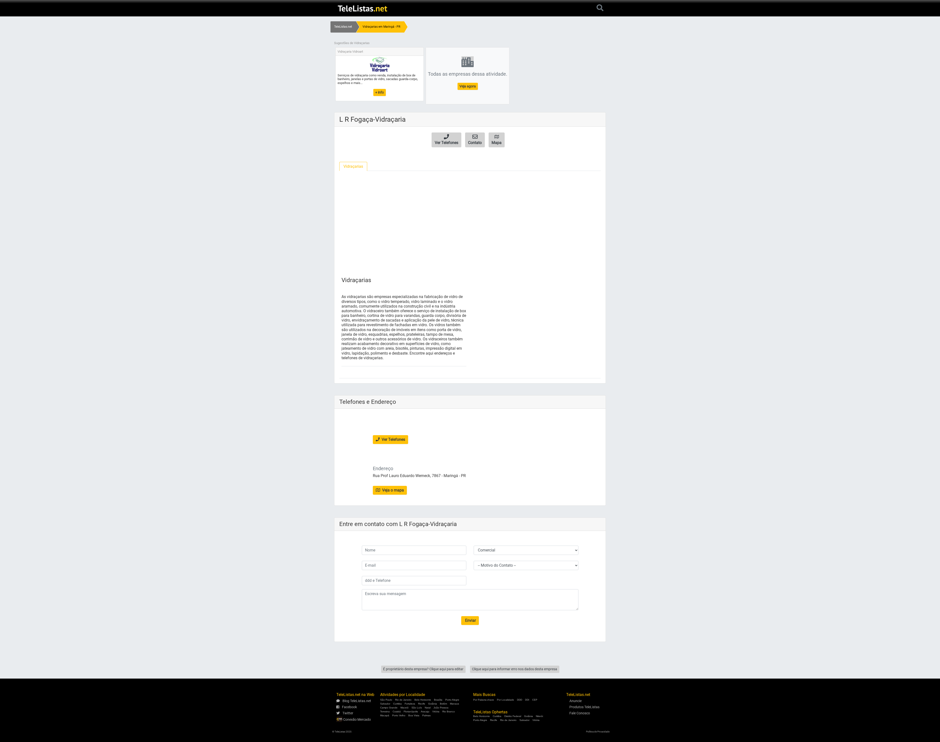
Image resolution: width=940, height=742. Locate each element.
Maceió (404, 707)
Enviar (470, 620)
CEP (534, 699)
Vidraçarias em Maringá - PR (381, 26)
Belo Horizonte (422, 699)
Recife (421, 703)
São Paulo (386, 699)
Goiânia (432, 703)
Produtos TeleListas (584, 707)
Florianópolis (411, 711)
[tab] (353, 166)
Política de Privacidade (598, 731)
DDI (527, 699)
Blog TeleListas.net (356, 701)
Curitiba (397, 703)
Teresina (385, 711)
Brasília (438, 699)
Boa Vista (413, 715)
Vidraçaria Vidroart (350, 51)
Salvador (385, 703)
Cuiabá (397, 711)
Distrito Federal (512, 716)
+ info (379, 92)
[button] (446, 139)
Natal (428, 707)
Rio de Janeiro (403, 699)
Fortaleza (410, 703)
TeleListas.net (343, 26)
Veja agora (467, 86)
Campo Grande (389, 707)
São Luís (416, 707)
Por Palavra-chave (483, 699)
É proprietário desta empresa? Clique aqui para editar (423, 669)
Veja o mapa (392, 490)
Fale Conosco (579, 713)
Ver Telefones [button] (393, 439)
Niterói (539, 716)
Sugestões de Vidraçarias (352, 43)
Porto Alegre (452, 699)
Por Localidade (505, 699)
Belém (443, 703)
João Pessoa (441, 707)
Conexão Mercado (356, 719)
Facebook (349, 707)
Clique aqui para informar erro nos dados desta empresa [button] (514, 669)
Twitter (347, 713)
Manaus (454, 703)
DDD (519, 699)
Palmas (426, 715)
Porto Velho (398, 715)
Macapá (384, 715)
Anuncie (575, 701)
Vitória (435, 711)
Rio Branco (448, 711)
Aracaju (425, 711)
